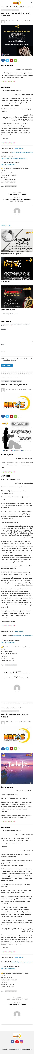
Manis (8, 1049)
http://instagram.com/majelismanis (22, 152)
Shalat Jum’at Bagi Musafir (14, 384)
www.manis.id (19, 148)
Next (11, 313)
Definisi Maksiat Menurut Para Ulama (15, 715)
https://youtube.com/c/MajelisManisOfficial (14, 158)
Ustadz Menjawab (13, 10)
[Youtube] (17, 1041)
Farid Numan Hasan (10, 186)
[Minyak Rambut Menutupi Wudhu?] (17, 240)
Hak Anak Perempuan (8, 310)
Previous (5, 313)
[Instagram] (21, 1041)
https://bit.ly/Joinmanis (8, 164)
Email (3, 352)
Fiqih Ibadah (5, 251)
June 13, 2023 (10, 721)
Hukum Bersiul (5, 282)
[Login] (31, 2)
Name (3, 344)
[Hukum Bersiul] (17, 268)
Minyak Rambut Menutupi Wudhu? (12, 254)
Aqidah (4, 10)
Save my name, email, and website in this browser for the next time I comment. (18, 359)
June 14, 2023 (10, 20)
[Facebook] (12, 1041)
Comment (4, 329)
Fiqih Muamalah (6, 279)
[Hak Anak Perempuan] (17, 296)
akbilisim (29, 1049)
